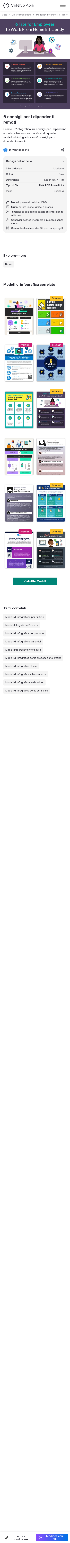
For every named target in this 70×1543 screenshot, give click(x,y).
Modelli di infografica (47, 14)
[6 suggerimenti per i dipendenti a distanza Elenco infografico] (51, 456)
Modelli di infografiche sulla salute (24, 682)
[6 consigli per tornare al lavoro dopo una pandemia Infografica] (51, 503)
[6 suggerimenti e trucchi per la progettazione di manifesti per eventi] (51, 316)
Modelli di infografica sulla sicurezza (25, 674)
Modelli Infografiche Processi (21, 625)
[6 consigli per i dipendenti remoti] (51, 410)
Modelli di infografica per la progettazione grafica (33, 657)
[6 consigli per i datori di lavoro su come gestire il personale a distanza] (51, 550)
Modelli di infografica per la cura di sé (26, 690)
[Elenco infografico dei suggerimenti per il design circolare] (51, 363)
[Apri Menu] (63, 5)
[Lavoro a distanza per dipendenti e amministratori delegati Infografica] (19, 456)
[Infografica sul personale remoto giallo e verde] (19, 410)
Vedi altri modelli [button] (35, 581)
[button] (18, 1537)
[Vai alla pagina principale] (18, 5)
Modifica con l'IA (54, 1537)
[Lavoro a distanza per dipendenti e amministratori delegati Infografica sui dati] (19, 316)
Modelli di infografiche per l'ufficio (24, 617)
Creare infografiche (21, 14)
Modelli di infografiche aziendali (23, 641)
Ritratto (9, 264)
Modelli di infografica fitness (21, 666)
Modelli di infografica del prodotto (24, 633)
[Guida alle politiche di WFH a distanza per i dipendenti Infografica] (19, 503)
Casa (4, 14)
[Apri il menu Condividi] (63, 150)
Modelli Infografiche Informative (23, 649)
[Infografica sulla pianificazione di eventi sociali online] (19, 363)
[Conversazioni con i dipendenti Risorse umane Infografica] (19, 550)
